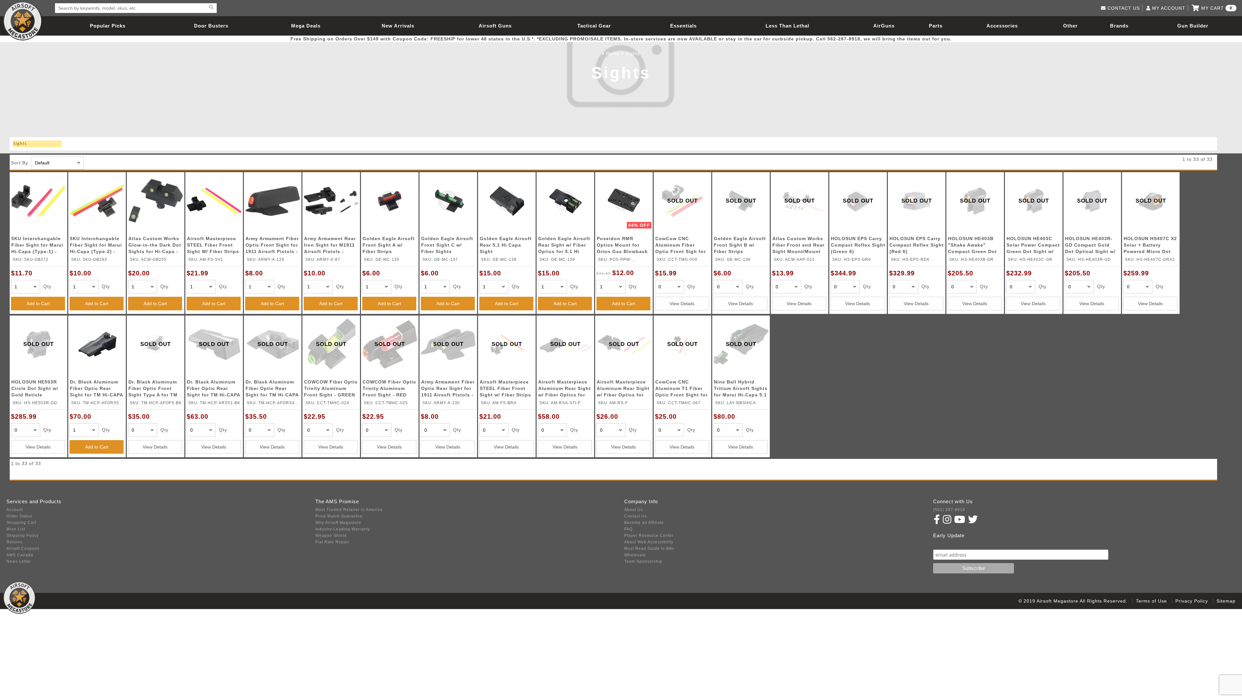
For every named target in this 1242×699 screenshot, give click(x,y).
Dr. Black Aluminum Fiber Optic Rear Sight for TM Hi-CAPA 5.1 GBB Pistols (96, 389)
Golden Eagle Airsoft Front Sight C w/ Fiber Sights (447, 245)
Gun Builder (1192, 25)
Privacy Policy (1191, 601)
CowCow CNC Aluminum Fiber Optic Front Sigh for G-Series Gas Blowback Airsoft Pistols (680, 246)
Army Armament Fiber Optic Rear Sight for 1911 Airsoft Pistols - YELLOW (447, 389)
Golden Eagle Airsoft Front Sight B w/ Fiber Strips (740, 245)
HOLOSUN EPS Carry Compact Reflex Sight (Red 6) (916, 245)
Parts (935, 25)
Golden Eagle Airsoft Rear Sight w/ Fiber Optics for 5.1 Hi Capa (564, 246)
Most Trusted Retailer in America (349, 509)
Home (613, 53)
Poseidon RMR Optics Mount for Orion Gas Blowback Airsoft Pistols (622, 246)
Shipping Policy (22, 535)
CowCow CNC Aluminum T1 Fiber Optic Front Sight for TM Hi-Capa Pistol (681, 389)
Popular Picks (107, 25)
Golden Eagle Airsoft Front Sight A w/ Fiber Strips (389, 245)
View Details (682, 303)
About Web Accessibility (648, 542)
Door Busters (211, 25)
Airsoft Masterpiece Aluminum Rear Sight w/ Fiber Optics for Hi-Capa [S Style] (564, 389)
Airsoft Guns (495, 25)
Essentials (683, 25)
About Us (633, 509)
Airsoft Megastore (22, 21)
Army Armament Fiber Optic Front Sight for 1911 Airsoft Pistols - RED (272, 246)
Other (1070, 25)
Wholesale (635, 555)
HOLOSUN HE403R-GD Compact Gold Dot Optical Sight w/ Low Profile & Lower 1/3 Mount (1090, 246)
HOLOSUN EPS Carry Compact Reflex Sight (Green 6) (858, 245)
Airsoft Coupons (22, 548)
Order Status (19, 516)
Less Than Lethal (787, 25)
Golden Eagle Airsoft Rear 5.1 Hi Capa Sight (506, 245)
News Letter (18, 561)
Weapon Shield (331, 535)
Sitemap (1226, 601)
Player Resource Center (649, 535)
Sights (633, 53)
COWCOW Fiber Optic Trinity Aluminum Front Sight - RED (389, 388)
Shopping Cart (21, 522)
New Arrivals (398, 25)
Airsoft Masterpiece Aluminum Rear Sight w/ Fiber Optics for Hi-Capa (623, 389)
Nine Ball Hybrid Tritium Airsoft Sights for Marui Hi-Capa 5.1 (741, 388)
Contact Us (635, 516)
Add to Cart (38, 303)
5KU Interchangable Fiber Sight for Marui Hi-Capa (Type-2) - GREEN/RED (96, 246)
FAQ (628, 529)
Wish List (15, 529)
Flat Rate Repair (332, 542)
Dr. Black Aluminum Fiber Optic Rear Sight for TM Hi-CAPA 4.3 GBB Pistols (272, 389)
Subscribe (947, 543)
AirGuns (884, 25)
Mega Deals (306, 25)
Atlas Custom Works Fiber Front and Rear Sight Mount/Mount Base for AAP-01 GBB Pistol (798, 246)
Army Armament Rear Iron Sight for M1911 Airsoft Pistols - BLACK (330, 246)
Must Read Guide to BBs (649, 548)
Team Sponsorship (643, 561)
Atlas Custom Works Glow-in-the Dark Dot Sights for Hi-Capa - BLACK (154, 246)
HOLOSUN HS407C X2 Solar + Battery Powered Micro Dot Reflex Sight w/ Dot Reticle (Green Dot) (1150, 246)
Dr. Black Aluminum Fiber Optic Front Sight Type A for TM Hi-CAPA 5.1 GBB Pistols (153, 389)
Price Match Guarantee (339, 516)
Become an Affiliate (644, 522)
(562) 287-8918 (949, 509)
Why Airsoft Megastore (338, 522)
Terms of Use (1151, 601)
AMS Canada (19, 555)
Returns (14, 542)
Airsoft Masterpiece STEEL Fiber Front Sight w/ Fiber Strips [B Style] (505, 389)
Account (14, 509)
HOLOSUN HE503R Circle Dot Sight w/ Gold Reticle (34, 388)
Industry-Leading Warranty (342, 529)
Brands (1119, 25)
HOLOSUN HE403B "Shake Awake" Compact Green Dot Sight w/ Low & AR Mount (972, 246)
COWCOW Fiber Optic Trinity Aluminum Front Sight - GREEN (331, 388)
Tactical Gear (594, 25)
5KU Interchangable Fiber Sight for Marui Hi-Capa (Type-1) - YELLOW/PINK (37, 246)
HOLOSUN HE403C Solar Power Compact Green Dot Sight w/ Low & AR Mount (1033, 246)
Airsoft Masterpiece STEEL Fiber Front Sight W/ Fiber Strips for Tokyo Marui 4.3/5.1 (213, 246)
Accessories (1002, 25)
